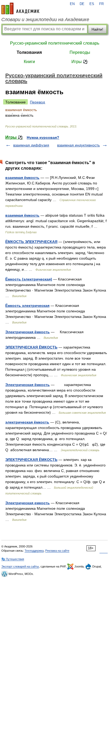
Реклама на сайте (57, 550)
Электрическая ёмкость (27, 332)
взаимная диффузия (31, 145)
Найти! (97, 29)
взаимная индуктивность (78, 145)
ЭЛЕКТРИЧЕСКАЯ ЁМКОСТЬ (31, 347)
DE (82, 4)
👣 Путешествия (12, 559)
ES (91, 4)
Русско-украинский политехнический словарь (54, 43)
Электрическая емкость (27, 503)
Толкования (29, 52)
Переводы (80, 52)
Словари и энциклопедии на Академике (45, 19)
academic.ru (20, 8)
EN (72, 4)
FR (101, 4)
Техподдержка (34, 550)
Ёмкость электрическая (27, 305)
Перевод (37, 102)
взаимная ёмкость (22, 177)
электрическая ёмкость (27, 422)
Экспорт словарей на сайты (20, 566)
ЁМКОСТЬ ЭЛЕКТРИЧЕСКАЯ (31, 242)
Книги (29, 61)
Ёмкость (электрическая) (28, 279)
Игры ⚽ (79, 61)
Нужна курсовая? (43, 137)
